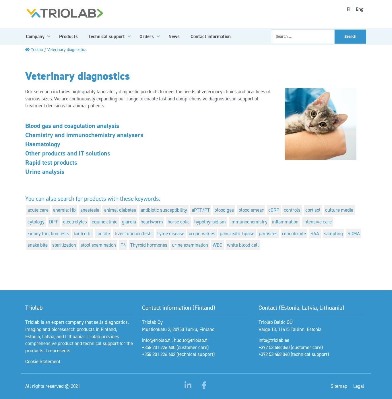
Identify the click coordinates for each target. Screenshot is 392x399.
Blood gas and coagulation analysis (72, 126)
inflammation (285, 222)
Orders (146, 36)
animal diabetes (120, 210)
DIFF (54, 222)
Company (35, 36)
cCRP (273, 210)
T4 (123, 245)
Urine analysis (44, 172)
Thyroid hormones (148, 245)
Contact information (211, 36)
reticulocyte (294, 233)
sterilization (64, 245)
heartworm (152, 222)
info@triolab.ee (274, 340)
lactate (103, 233)
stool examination (98, 245)
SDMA (354, 233)
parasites (268, 233)
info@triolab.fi (156, 340)
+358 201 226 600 (158, 347)
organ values (202, 233)
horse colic (179, 222)
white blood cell (243, 245)
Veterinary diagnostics (67, 49)
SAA (315, 233)
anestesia (89, 210)
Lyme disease (170, 233)
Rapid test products (51, 162)
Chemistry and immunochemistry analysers (84, 135)
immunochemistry (248, 222)
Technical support (106, 36)
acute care (38, 210)
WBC (217, 245)
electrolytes (75, 222)
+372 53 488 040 (274, 347)
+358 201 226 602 (158, 354)
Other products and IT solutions (67, 153)
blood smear (251, 210)
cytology (36, 222)
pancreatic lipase (237, 233)
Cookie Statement (42, 361)
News (174, 36)
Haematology (42, 144)
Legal (358, 386)
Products (68, 36)
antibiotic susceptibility (164, 210)
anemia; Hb (64, 210)
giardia (129, 222)
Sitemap (339, 386)
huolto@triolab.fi (190, 340)
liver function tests (134, 233)
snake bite (38, 245)
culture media (339, 210)
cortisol (313, 210)
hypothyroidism (210, 222)
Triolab (37, 49)
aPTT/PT (201, 210)
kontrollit (83, 233)
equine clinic (104, 222)
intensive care (317, 222)
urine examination (190, 245)
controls (292, 210)
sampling (333, 233)
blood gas (224, 210)
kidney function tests (48, 233)
